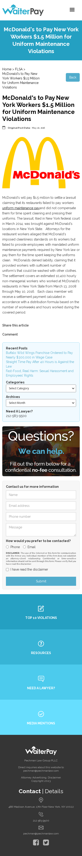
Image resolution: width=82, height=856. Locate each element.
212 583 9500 (41, 820)
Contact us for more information (32, 486)
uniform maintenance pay (21, 208)
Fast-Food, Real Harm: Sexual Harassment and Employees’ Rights (40, 373)
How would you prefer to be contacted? (38, 541)
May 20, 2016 (38, 128)
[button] (72, 10)
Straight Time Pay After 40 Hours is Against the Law (40, 364)
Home (6, 69)
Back (72, 77)
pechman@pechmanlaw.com (41, 833)
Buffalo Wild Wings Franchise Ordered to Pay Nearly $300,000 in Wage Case (39, 355)
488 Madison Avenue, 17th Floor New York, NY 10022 (41, 806)
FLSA (19, 69)
